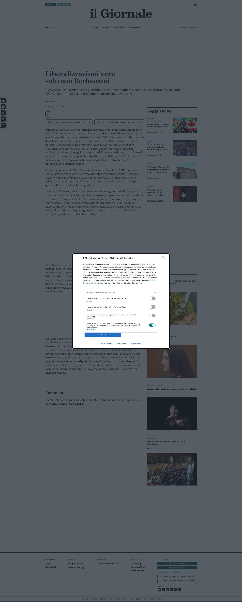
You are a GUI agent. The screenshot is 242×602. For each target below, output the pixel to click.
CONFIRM (103, 335)
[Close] (164, 258)
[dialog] (121, 301)
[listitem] (121, 292)
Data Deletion (106, 344)
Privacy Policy (135, 344)
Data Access (121, 344)
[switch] (152, 298)
